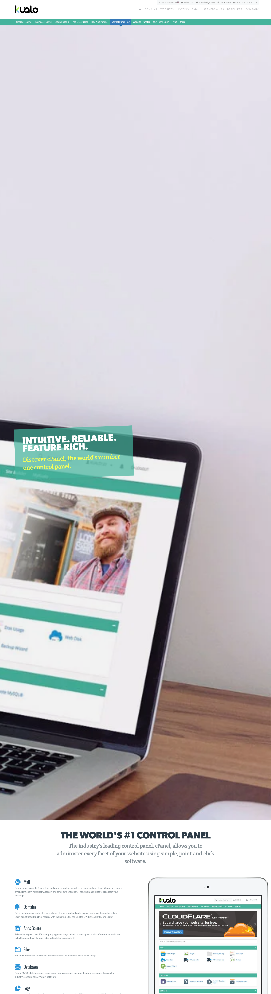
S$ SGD (251, 2)
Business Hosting (43, 22)
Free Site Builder (80, 22)
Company (252, 9)
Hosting (183, 9)
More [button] (183, 22)
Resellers (234, 9)
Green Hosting (62, 22)
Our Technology (161, 22)
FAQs (174, 22)
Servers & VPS (213, 9)
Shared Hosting (24, 22)
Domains (150, 9)
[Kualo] (43, 9)
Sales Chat (188, 2)
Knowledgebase (206, 2)
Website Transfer (141, 22)
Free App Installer (99, 22)
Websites (167, 9)
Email (196, 9)
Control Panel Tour (121, 22)
